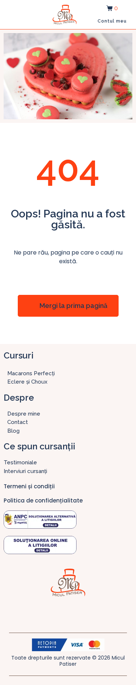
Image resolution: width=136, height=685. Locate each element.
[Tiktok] (75, 612)
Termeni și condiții (29, 486)
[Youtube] (90, 612)
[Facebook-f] (46, 612)
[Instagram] (61, 612)
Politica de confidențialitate (43, 500)
